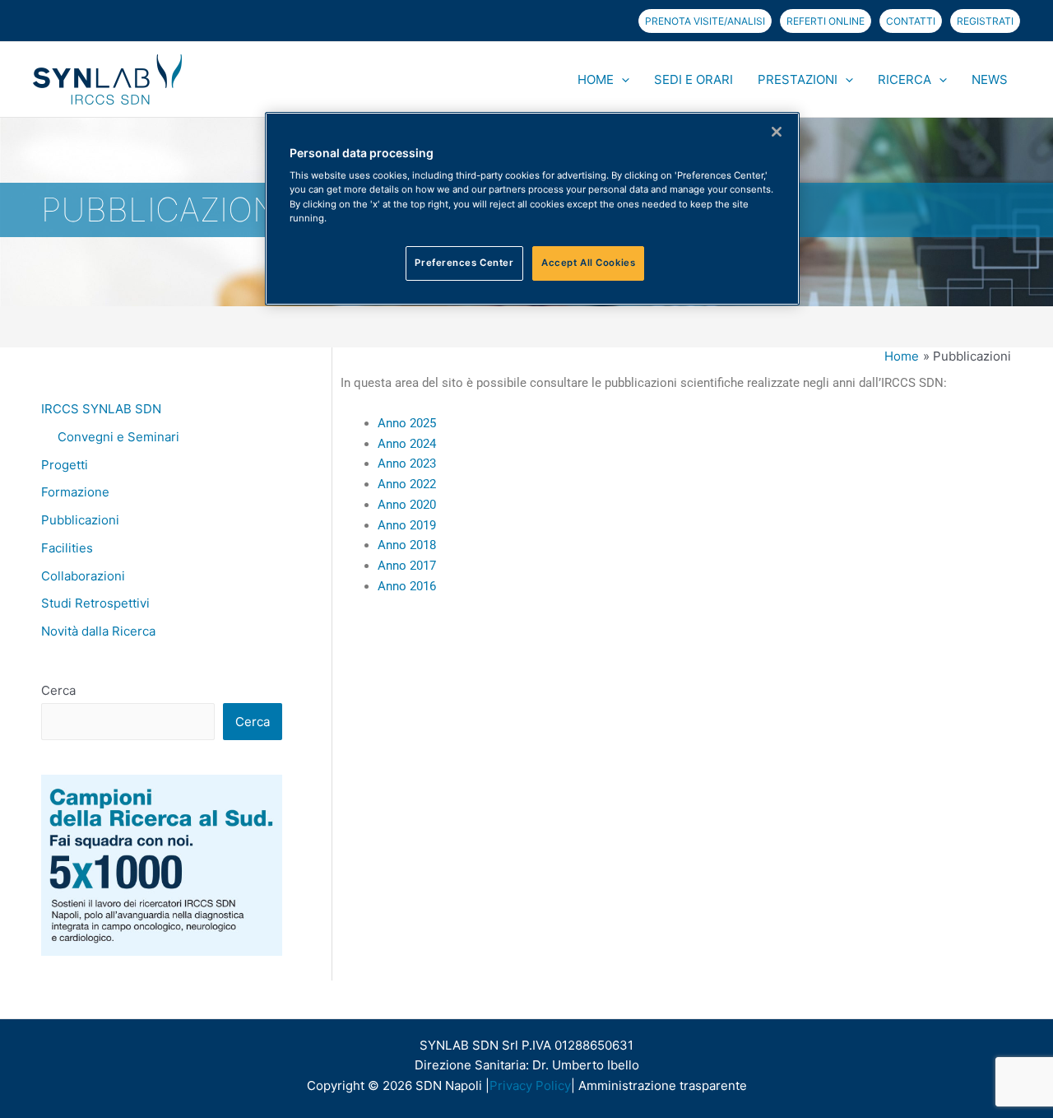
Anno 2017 (407, 565)
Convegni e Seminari (118, 437)
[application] (621, 80)
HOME (596, 79)
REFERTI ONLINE (825, 21)
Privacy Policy (530, 1085)
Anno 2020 (407, 504)
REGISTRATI (985, 21)
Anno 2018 (407, 545)
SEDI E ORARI (693, 79)
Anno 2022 (408, 484)
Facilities (67, 548)
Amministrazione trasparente (662, 1085)
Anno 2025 (407, 423)
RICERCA (904, 79)
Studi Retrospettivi (95, 603)
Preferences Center (464, 262)
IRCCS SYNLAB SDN (101, 409)
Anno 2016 (407, 586)
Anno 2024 (407, 443)
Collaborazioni (83, 576)
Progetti (64, 465)
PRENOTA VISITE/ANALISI (705, 21)
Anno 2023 (412, 463)
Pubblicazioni (80, 520)
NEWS (990, 79)
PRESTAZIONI (797, 79)
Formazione (75, 492)
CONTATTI (910, 21)
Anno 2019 (407, 525)
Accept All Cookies (588, 262)
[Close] (776, 132)
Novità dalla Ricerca (98, 631)
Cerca (58, 690)
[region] (532, 208)
